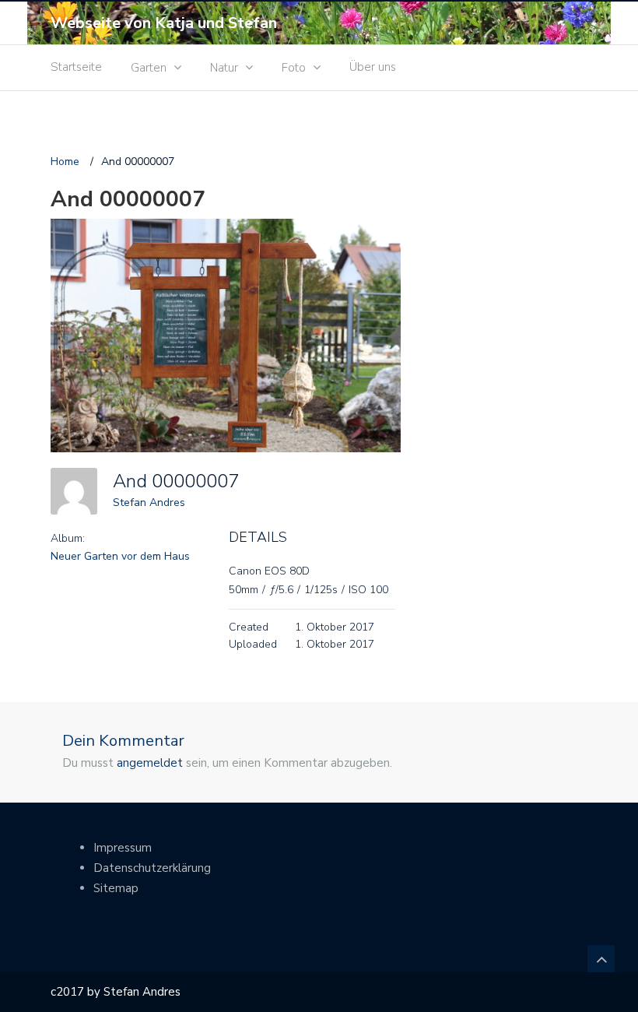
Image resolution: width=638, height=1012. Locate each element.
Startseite (76, 67)
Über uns (372, 67)
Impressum (122, 848)
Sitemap (115, 888)
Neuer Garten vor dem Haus (120, 556)
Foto (294, 68)
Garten (149, 68)
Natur (224, 68)
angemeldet (150, 763)
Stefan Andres (149, 502)
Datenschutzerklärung (152, 868)
